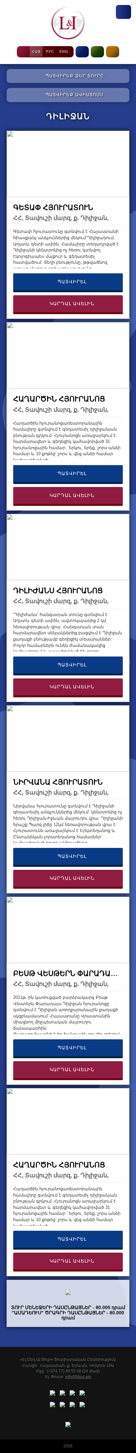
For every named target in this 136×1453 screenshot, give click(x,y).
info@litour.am (78, 1376)
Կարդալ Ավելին (71, 303)
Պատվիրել (71, 281)
